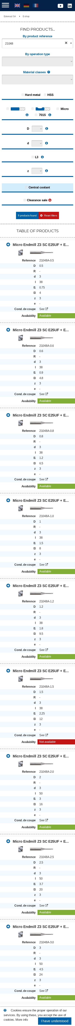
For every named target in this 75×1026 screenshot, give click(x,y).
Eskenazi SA (10, 16)
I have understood (54, 1021)
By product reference (37, 36)
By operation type (37, 54)
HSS (50, 95)
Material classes (34, 72)
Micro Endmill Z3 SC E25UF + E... (40, 245)
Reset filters (50, 215)
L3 (36, 157)
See (42, 309)
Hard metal (32, 95)
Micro (64, 109)
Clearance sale (37, 200)
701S (42, 115)
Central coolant (39, 187)
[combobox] (37, 43)
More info (21, 1019)
